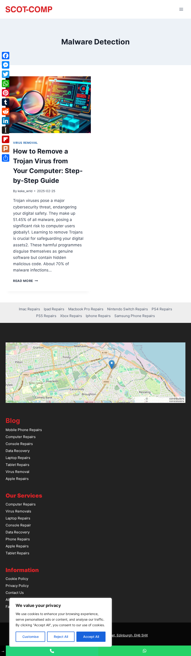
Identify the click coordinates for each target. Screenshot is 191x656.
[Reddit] (5, 111)
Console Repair (18, 525)
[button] (112, 364)
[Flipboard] (5, 139)
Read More (25, 281)
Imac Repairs (29, 309)
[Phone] (52, 651)
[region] (60, 622)
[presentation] (48, 104)
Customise (30, 637)
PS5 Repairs (46, 316)
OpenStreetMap (159, 398)
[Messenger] (5, 65)
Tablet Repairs (17, 464)
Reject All (61, 637)
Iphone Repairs (98, 316)
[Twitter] (5, 74)
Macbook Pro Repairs (85, 309)
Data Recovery (18, 450)
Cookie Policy (17, 578)
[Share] (5, 158)
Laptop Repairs (18, 457)
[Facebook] (5, 55)
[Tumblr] (5, 102)
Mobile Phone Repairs (24, 430)
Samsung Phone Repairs (134, 316)
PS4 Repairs (162, 309)
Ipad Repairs (54, 309)
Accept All (91, 637)
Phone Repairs (18, 539)
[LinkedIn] (5, 120)
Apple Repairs (17, 478)
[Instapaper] (5, 130)
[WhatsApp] (5, 83)
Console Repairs (19, 444)
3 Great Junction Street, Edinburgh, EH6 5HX (113, 635)
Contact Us (15, 592)
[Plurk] (5, 148)
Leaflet (140, 398)
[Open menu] (181, 9)
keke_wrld (25, 191)
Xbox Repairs (71, 316)
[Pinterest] (5, 92)
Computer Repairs (21, 437)
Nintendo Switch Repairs (127, 309)
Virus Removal (25, 142)
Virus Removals (18, 511)
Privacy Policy (17, 585)
